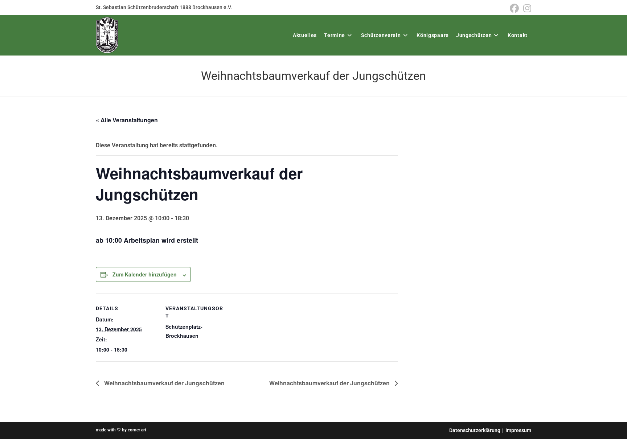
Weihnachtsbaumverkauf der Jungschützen (164, 383)
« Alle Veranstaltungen (127, 120)
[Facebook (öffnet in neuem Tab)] (514, 8)
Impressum (518, 430)
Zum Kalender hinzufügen (144, 274)
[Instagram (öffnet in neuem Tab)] (526, 8)
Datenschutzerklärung (474, 430)
